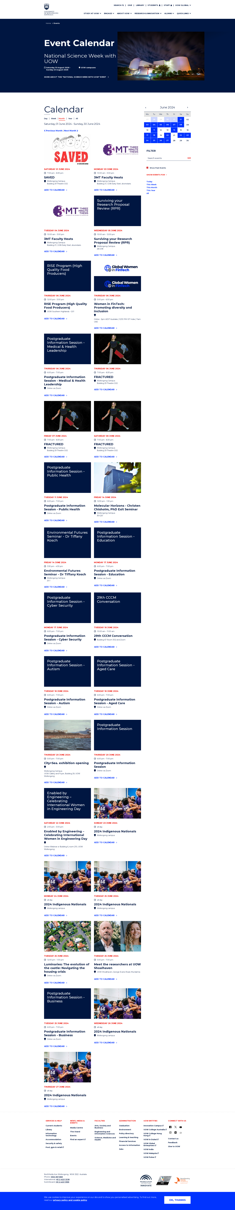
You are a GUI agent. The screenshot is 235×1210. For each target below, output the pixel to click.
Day (46, 118)
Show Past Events (158, 168)
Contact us (173, 1139)
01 (181, 119)
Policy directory (126, 1134)
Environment (125, 1130)
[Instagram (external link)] (170, 1132)
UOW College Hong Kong (153, 1135)
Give (130, 5)
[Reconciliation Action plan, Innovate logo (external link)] (146, 1180)
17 (147, 135)
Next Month (70, 131)
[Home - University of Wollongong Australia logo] (51, 9)
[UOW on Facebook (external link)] (170, 1127)
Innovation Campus (153, 1126)
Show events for (156, 175)
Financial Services (127, 1141)
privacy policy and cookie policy (70, 1200)
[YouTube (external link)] (180, 1127)
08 (181, 125)
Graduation (124, 1126)
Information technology (51, 1135)
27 (167, 140)
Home (48, 23)
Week (54, 118)
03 (147, 125)
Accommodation (53, 1140)
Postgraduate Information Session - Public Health (66, 471)
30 (167, 119)
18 (154, 135)
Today (149, 182)
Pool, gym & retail (54, 1147)
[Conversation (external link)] (180, 1133)
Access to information (129, 1145)
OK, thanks (177, 1200)
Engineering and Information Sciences (105, 1133)
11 (154, 130)
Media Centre (76, 1128)
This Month (152, 187)
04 (154, 125)
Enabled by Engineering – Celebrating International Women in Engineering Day (66, 801)
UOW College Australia (154, 1130)
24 (147, 140)
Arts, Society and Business (103, 1127)
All (77, 118)
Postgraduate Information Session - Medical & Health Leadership (66, 345)
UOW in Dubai (150, 1140)
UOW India (148, 1149)
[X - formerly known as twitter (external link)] (175, 1127)
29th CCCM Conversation (108, 599)
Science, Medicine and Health (105, 1139)
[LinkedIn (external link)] (175, 1132)
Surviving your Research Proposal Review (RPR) (113, 204)
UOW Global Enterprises (149, 1144)
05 (161, 125)
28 (154, 119)
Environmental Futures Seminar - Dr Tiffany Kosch (67, 536)
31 (174, 119)
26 (161, 140)
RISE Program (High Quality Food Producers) (64, 270)
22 (181, 135)
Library (140, 5)
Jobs (121, 1149)
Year (70, 118)
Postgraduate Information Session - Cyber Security (66, 601)
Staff (167, 5)
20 (167, 135)
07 (174, 125)
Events (73, 1136)
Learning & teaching (128, 1137)
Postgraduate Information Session (114, 727)
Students (153, 5)
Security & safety (54, 1143)
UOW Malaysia (150, 1153)
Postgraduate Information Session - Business (66, 997)
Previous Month (54, 131)
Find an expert (77, 1140)
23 (187, 135)
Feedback (172, 1143)
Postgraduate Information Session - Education (116, 536)
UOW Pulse (149, 1157)
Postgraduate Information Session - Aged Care (116, 665)
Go (189, 158)
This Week (151, 184)
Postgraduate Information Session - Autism (66, 665)
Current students (54, 1126)
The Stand (75, 1132)
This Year (151, 190)
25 (154, 140)
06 (167, 125)
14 (174, 130)
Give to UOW (174, 1146)
